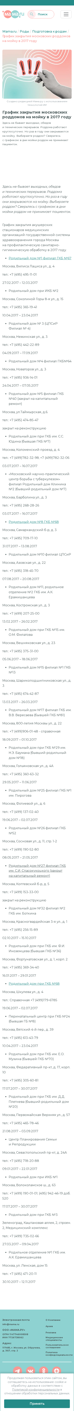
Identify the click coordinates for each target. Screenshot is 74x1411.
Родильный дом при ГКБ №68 (34, 984)
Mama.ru (9, 31)
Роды (24, 31)
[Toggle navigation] (66, 14)
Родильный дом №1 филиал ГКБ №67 (40, 258)
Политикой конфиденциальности (36, 1389)
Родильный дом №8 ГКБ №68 (34, 522)
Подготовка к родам (49, 31)
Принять (37, 1404)
